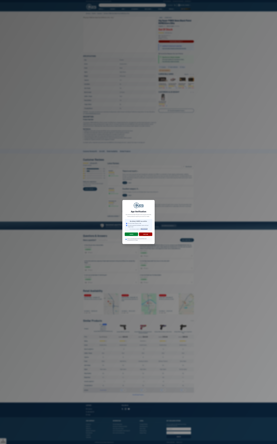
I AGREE (131, 234)
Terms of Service (144, 228)
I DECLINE (145, 234)
